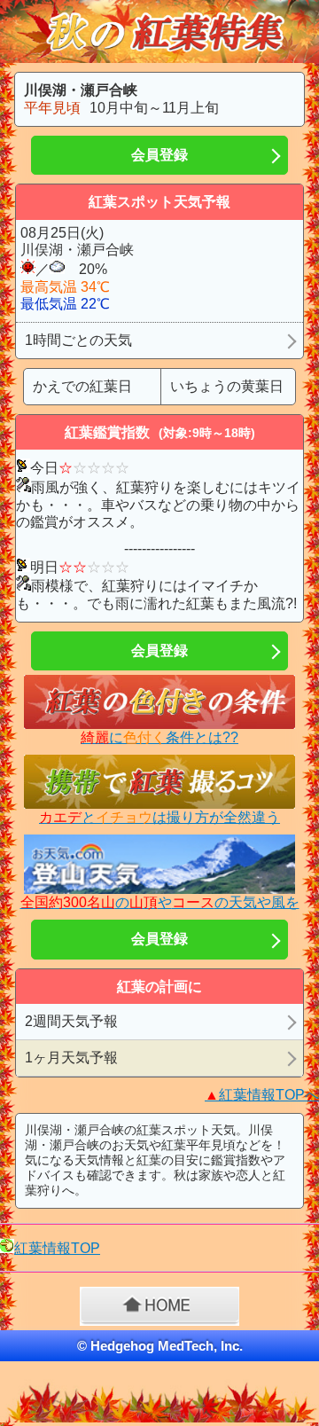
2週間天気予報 (71, 1021)
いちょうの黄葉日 (227, 386)
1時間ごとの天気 (78, 340)
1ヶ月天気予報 (71, 1057)
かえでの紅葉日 (82, 386)
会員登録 (159, 154)
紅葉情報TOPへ (262, 1094)
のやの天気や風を (160, 902)
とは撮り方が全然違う (159, 817)
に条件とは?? (159, 737)
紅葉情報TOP (57, 1248)
